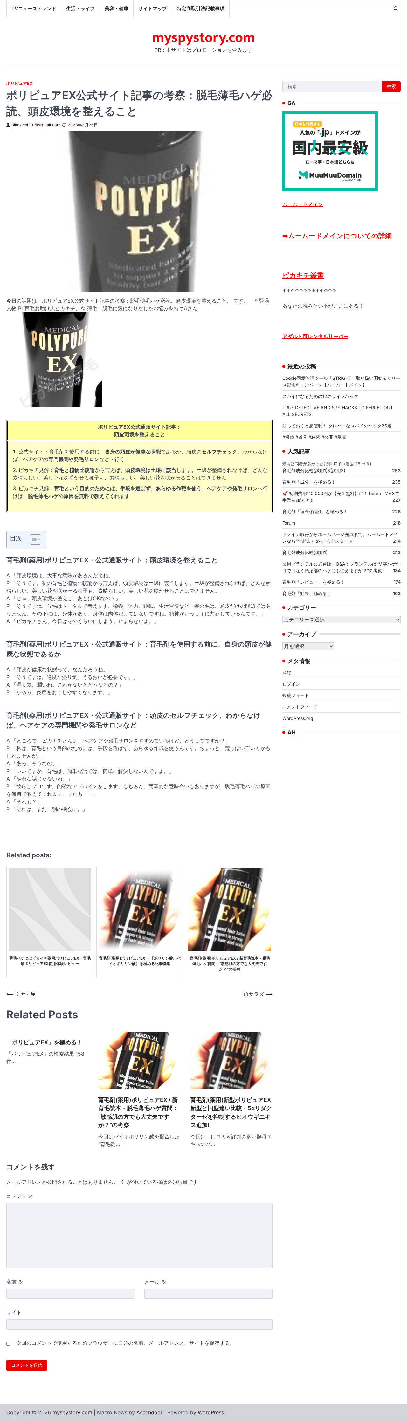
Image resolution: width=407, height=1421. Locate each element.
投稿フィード (295, 695)
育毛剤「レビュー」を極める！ (313, 581)
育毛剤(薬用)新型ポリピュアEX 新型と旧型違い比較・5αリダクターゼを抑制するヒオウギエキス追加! (231, 1112)
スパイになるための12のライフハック (320, 396)
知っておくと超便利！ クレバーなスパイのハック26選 (337, 425)
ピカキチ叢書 (303, 275)
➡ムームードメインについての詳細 (337, 236)
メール (155, 1281)
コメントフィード (300, 706)
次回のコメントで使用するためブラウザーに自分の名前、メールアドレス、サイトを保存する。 (125, 1343)
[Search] (396, 8)
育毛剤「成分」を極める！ (309, 481)
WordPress (211, 1412)
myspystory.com (203, 38)
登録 (286, 672)
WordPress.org (297, 718)
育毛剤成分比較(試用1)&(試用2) (313, 470)
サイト (14, 1312)
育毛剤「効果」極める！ (306, 593)
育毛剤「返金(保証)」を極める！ (315, 511)
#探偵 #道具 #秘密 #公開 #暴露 (314, 436)
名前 (14, 1281)
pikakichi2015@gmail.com (35, 125)
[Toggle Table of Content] (32, 539)
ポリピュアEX (19, 83)
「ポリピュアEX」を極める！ (44, 1042)
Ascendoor (149, 1412)
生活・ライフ (80, 8)
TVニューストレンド (33, 8)
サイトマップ (152, 8)
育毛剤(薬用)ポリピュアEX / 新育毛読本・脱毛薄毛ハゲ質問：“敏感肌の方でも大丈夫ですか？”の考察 (138, 1112)
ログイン (291, 684)
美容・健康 (116, 8)
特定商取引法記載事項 (200, 8)
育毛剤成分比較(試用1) (305, 552)
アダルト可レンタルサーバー (315, 336)
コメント (19, 1196)
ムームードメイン (302, 204)
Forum (288, 522)
